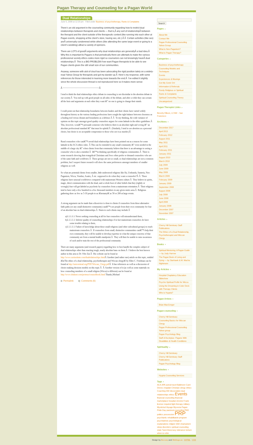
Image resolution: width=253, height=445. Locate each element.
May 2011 (163, 142)
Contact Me (164, 38)
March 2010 (164, 161)
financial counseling (165, 398)
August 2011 (164, 139)
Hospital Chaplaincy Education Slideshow (172, 277)
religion (172, 424)
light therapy (177, 404)
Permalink (68, 281)
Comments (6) (88, 281)
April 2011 (163, 146)
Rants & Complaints (130, 22)
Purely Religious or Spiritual (171, 90)
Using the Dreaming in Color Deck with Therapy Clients (174, 287)
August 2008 (164, 191)
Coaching (161, 391)
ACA (159, 385)
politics (160, 414)
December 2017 (166, 128)
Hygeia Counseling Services (171, 375)
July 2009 (163, 165)
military (186, 404)
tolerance (181, 430)
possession (169, 414)
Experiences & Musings (169, 79)
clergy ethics (186, 388)
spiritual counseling (180, 427)
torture (189, 430)
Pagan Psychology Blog (169, 334)
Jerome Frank (182, 401)
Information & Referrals (169, 86)
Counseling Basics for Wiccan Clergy (172, 322)
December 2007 (166, 209)
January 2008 (165, 206)
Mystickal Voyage (165, 407)
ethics (171, 394)
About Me (163, 35)
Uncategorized (165, 101)
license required (164, 404)
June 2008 (163, 198)
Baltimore (181, 385)
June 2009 (163, 168)
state (159, 430)
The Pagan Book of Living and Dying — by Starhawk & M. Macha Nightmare (174, 260)
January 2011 (165, 154)
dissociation (175, 391)
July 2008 (163, 194)
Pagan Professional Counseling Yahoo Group (173, 44)
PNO (186, 410)
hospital (172, 401)
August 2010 (164, 157)
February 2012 (165, 135)
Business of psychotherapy (108, 22)
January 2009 (165, 183)
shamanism (185, 424)
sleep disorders (164, 427)
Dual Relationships (76, 18)
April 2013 (163, 131)
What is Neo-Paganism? (170, 49)
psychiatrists (163, 421)
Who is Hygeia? (166, 293)
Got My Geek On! (167, 83)
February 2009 (165, 180)
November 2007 (166, 213)
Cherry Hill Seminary (168, 317)
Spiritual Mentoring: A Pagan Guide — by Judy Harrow (174, 252)
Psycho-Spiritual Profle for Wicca (173, 282)
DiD (167, 391)
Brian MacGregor (166, 305)
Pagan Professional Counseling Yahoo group (173, 329)
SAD (178, 424)
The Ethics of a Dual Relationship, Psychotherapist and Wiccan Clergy (174, 235)
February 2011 (165, 150)
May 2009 (163, 172)
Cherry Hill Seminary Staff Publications (170, 227)
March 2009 (164, 176)
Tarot (164, 430)
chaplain (167, 388)
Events (162, 75)
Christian (175, 388)
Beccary (164, 440)
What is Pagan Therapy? (170, 53)
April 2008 (163, 202)
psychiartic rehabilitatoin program (172, 417)
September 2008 (166, 187)
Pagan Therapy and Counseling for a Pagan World (104, 8)
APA (163, 385)
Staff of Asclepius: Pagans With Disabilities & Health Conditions (173, 339)
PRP (180, 413)
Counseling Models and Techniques (169, 70)
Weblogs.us (177, 440)
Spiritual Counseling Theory (171, 98)
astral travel (171, 385)
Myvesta (177, 407)
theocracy (171, 430)
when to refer (163, 433)
